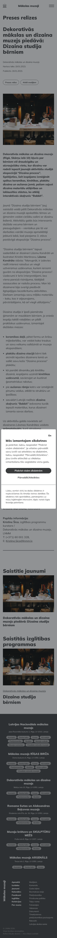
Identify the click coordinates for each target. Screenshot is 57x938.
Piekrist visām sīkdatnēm (28, 470)
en (49, 435)
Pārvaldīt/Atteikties (28, 477)
